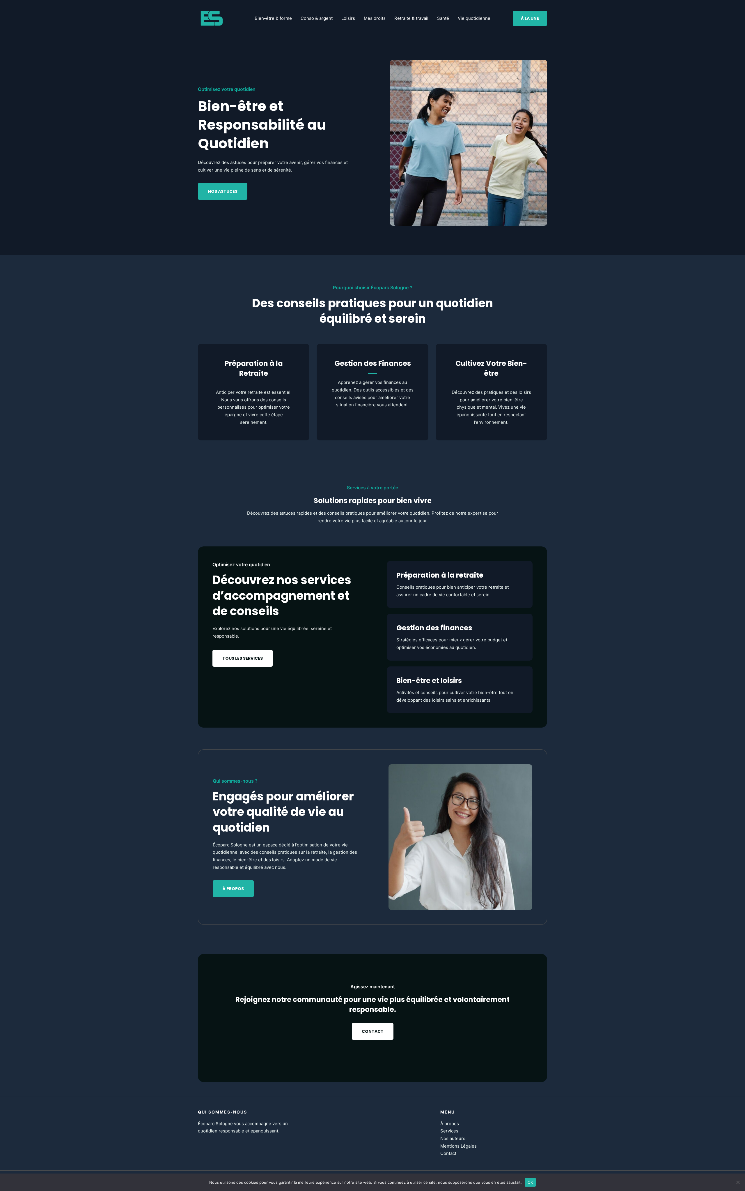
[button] (530, 18)
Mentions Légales (458, 1146)
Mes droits (375, 18)
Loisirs (348, 18)
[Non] (738, 1182)
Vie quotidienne (474, 18)
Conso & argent (317, 18)
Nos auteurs (452, 1138)
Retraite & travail (411, 18)
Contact (448, 1153)
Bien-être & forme (273, 18)
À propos (449, 1123)
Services (449, 1131)
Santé (443, 18)
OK (530, 1182)
